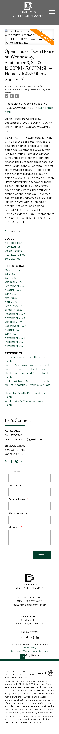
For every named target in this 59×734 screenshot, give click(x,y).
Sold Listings (12, 258)
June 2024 (11, 333)
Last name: (15, 485)
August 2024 (13, 329)
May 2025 (11, 298)
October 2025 (13, 281)
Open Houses (13, 250)
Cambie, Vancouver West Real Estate (28, 365)
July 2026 (11, 274)
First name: (15, 471)
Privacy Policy (29, 648)
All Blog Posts (13, 242)
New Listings (12, 246)
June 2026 (11, 278)
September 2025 (15, 286)
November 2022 (15, 345)
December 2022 (15, 341)
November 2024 (15, 317)
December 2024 (15, 313)
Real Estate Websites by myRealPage (30, 651)
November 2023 (15, 337)
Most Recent (13, 270)
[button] (6, 461)
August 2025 (13, 289)
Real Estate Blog (15, 254)
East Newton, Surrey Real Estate (25, 369)
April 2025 (11, 301)
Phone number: (18, 513)
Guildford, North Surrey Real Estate (27, 381)
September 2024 (15, 325)
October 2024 (13, 321)
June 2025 (11, 293)
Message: (14, 527)
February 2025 (14, 305)
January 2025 (13, 309)
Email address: (17, 499)
